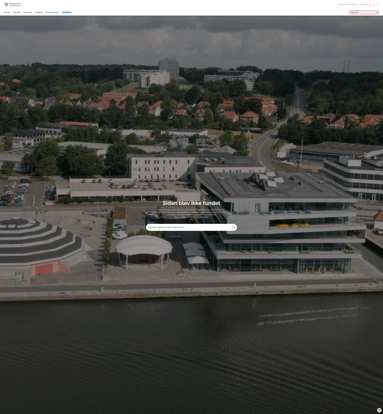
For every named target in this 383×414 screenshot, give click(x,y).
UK (374, 4)
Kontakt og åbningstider (344, 4)
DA (370, 4)
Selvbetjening (67, 12)
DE (378, 4)
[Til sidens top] (379, 410)
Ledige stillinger (363, 4)
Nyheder (354, 4)
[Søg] (377, 12)
